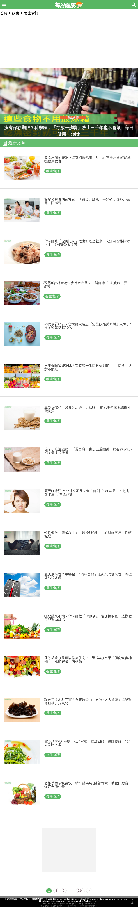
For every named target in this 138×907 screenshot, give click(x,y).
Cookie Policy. (83, 901)
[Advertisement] (69, 42)
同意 (132, 901)
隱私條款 (39, 899)
